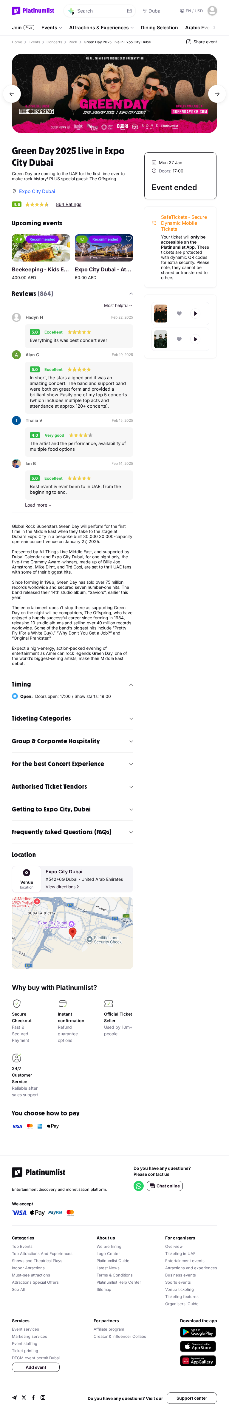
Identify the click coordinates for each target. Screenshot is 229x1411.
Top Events (22, 1246)
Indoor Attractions (28, 1267)
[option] (114, 93)
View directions (60, 886)
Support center (192, 1398)
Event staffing (24, 1343)
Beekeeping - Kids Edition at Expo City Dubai (41, 269)
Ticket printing (25, 1350)
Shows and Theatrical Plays (37, 1260)
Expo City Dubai (64, 871)
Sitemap (104, 1289)
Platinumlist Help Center (119, 1282)
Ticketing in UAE (180, 1253)
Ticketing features (182, 1296)
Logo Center (108, 1253)
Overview (174, 1246)
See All (18, 1289)
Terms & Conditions (115, 1275)
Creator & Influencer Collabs (120, 1336)
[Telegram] (14, 1398)
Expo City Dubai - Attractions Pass (104, 269)
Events (49, 27)
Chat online (168, 1185)
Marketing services (29, 1336)
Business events (180, 1275)
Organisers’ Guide (182, 1303)
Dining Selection (159, 27)
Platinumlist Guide (113, 1260)
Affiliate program (109, 1329)
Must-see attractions (31, 1275)
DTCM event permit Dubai (36, 1357)
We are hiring (109, 1246)
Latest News (108, 1267)
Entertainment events (185, 1260)
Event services (25, 1329)
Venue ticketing (179, 1289)
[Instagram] (43, 1398)
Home (17, 42)
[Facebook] (33, 1398)
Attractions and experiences (191, 1267)
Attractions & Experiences (99, 27)
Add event (36, 1367)
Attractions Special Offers (35, 1282)
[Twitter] (23, 1398)
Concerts (54, 42)
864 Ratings (68, 204)
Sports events (178, 1282)
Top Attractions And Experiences (42, 1253)
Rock (73, 42)
